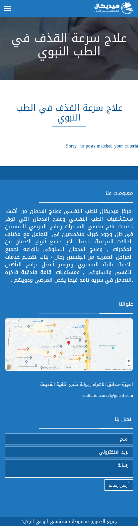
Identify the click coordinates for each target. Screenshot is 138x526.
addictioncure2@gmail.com (107, 395)
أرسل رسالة (119, 485)
